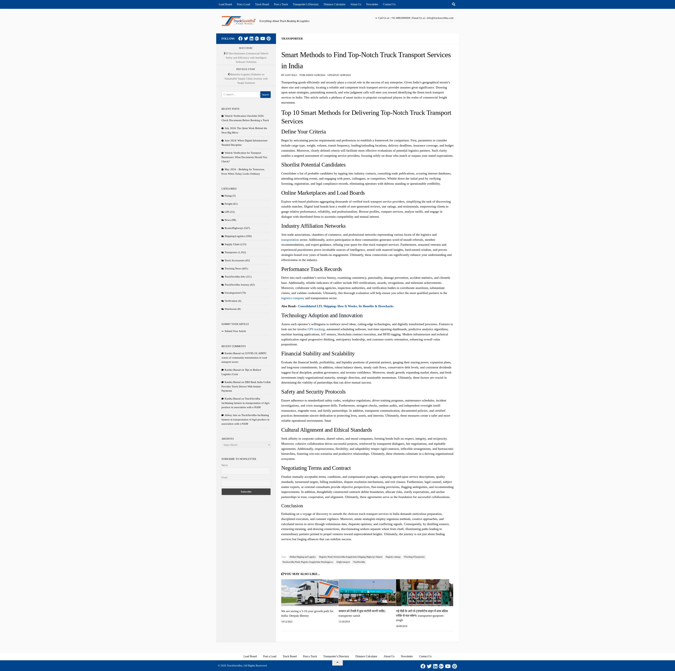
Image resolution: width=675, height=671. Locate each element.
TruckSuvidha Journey (237, 284)
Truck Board (262, 4)
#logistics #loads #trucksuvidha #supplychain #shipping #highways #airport (350, 557)
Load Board (225, 4)
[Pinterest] (268, 38)
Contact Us (389, 4)
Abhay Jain (231, 415)
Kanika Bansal (233, 353)
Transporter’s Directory (306, 4)
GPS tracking (316, 329)
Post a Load (243, 4)
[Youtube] (262, 38)
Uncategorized (233, 292)
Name (224, 465)
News (228, 220)
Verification (231, 300)
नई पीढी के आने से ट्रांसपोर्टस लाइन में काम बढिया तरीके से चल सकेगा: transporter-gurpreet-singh (422, 615)
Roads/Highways (234, 228)
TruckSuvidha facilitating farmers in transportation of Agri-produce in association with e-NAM (245, 403)
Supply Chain (232, 244)
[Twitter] (246, 38)
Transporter (292, 38)
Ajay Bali (291, 75)
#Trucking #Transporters (414, 557)
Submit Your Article (235, 331)
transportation (290, 239)
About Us (355, 4)
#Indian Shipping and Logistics (303, 557)
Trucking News (233, 268)
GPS (227, 211)
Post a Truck (281, 4)
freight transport (343, 562)
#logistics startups (393, 557)
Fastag (228, 195)
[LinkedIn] (251, 38)
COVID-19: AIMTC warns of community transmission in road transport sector (244, 357)
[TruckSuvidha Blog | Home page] (238, 21)
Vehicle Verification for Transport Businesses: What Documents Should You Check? (244, 157)
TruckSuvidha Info (235, 276)
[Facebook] (240, 38)
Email (224, 477)
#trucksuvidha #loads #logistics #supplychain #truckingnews (307, 562)
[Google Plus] (257, 38)
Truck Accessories (235, 260)
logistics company (292, 298)
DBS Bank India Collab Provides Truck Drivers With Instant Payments (246, 386)
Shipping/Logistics (235, 236)
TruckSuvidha (359, 562)
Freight (228, 203)
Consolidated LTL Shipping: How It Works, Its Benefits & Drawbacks (346, 306)
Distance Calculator (334, 4)
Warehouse (231, 309)
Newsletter (372, 4)
